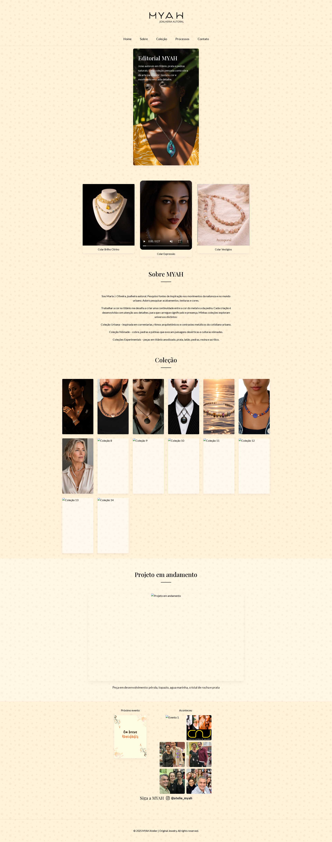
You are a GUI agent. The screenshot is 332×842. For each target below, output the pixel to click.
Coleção (161, 39)
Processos (182, 39)
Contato (203, 39)
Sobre (144, 39)
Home (127, 39)
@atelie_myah (181, 798)
